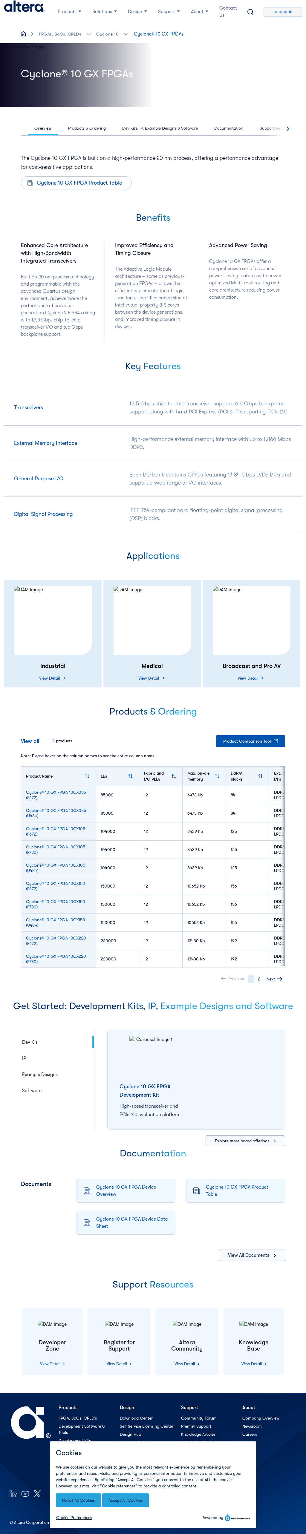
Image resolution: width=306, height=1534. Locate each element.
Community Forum (199, 1418)
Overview (43, 128)
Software (32, 1090)
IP (24, 1058)
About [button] (197, 11)
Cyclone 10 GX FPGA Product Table (79, 183)
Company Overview (260, 1418)
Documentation (228, 128)
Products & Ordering (87, 128)
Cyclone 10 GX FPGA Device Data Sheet (132, 1222)
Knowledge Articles (198, 1434)
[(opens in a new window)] (13, 1493)
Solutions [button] (102, 11)
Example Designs (40, 1074)
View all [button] (30, 741)
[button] (88, 33)
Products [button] (67, 11)
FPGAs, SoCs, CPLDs (60, 34)
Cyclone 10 (107, 34)
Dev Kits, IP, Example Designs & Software (160, 128)
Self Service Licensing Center (146, 1426)
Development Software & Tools (82, 1429)
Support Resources (277, 128)
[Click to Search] (250, 12)
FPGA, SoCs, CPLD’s (78, 1418)
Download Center (136, 1418)
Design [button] (135, 11)
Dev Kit (29, 1042)
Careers (249, 1434)
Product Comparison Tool (247, 741)
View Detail (49, 678)
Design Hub (130, 1434)
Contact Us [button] (228, 11)
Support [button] (166, 11)
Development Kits (75, 1440)
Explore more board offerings (242, 1140)
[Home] (24, 12)
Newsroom (252, 1426)
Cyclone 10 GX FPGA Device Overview (126, 1190)
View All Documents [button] (248, 1255)
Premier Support (196, 1426)
